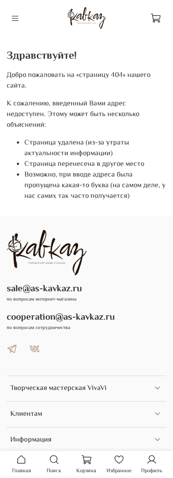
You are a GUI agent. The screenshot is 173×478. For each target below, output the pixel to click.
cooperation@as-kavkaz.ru (61, 317)
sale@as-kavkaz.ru (44, 289)
